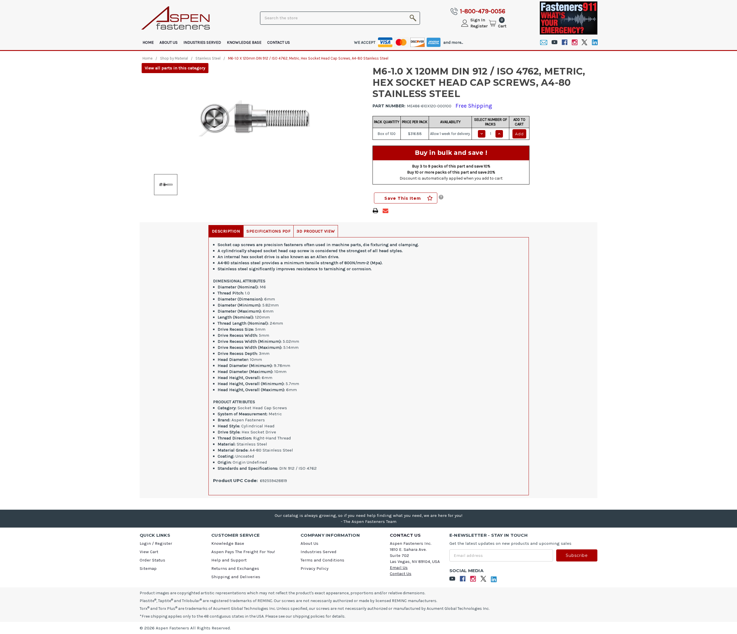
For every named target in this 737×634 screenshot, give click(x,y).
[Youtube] (554, 42)
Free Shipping (473, 105)
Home (148, 42)
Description (226, 231)
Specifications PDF (268, 231)
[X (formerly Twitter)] (585, 42)
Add (519, 134)
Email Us (399, 567)
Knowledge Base (244, 42)
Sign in (477, 19)
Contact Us (278, 42)
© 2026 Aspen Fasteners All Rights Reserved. (185, 628)
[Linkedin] (595, 42)
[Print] (375, 211)
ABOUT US (168, 42)
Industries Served (202, 42)
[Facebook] (564, 42)
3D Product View (316, 231)
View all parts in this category (175, 68)
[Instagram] (574, 42)
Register (479, 25)
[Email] (543, 42)
